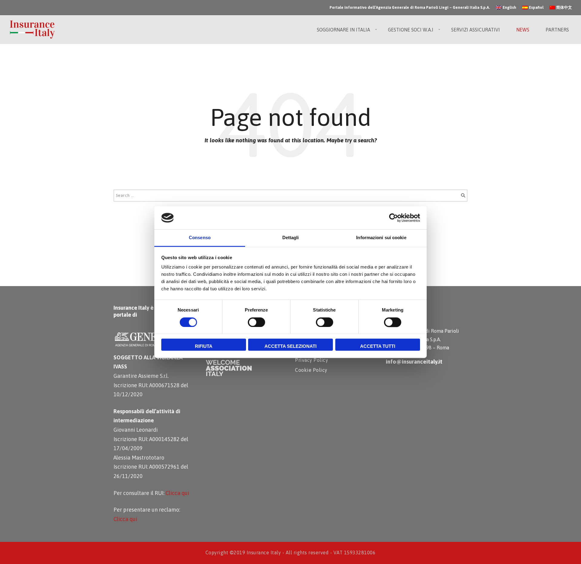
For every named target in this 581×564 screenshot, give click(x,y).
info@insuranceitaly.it (414, 361)
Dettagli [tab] (290, 237)
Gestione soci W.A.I (410, 29)
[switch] (256, 322)
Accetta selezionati (290, 346)
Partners (557, 29)
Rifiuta (203, 346)
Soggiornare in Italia (343, 29)
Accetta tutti (377, 346)
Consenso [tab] (200, 237)
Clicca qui (177, 493)
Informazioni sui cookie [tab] (381, 237)
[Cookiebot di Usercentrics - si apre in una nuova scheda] (393, 217)
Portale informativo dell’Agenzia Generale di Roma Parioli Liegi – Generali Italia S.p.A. (410, 7)
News (522, 29)
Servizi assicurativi (475, 29)
